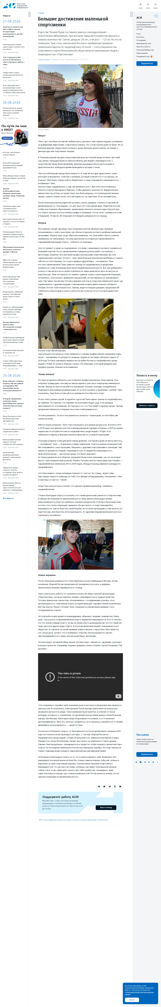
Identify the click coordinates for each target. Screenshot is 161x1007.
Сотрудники (141, 40)
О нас (138, 34)
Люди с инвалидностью (68, 60)
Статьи (41, 13)
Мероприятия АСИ (143, 43)
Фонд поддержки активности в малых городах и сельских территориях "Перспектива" (75, 820)
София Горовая (44, 60)
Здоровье (55, 60)
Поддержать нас (143, 56)
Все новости (8, 498)
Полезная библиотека (145, 50)
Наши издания (142, 53)
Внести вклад (106, 807)
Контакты (140, 37)
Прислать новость (143, 47)
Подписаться (147, 63)
